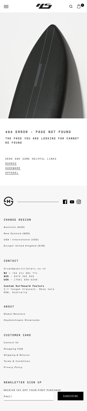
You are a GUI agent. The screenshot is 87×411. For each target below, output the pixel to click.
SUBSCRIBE (70, 396)
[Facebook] (66, 202)
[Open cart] (78, 6)
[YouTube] (73, 202)
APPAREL (12, 172)
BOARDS (11, 163)
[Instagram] (80, 202)
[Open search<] (71, 6)
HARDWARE (12, 168)
